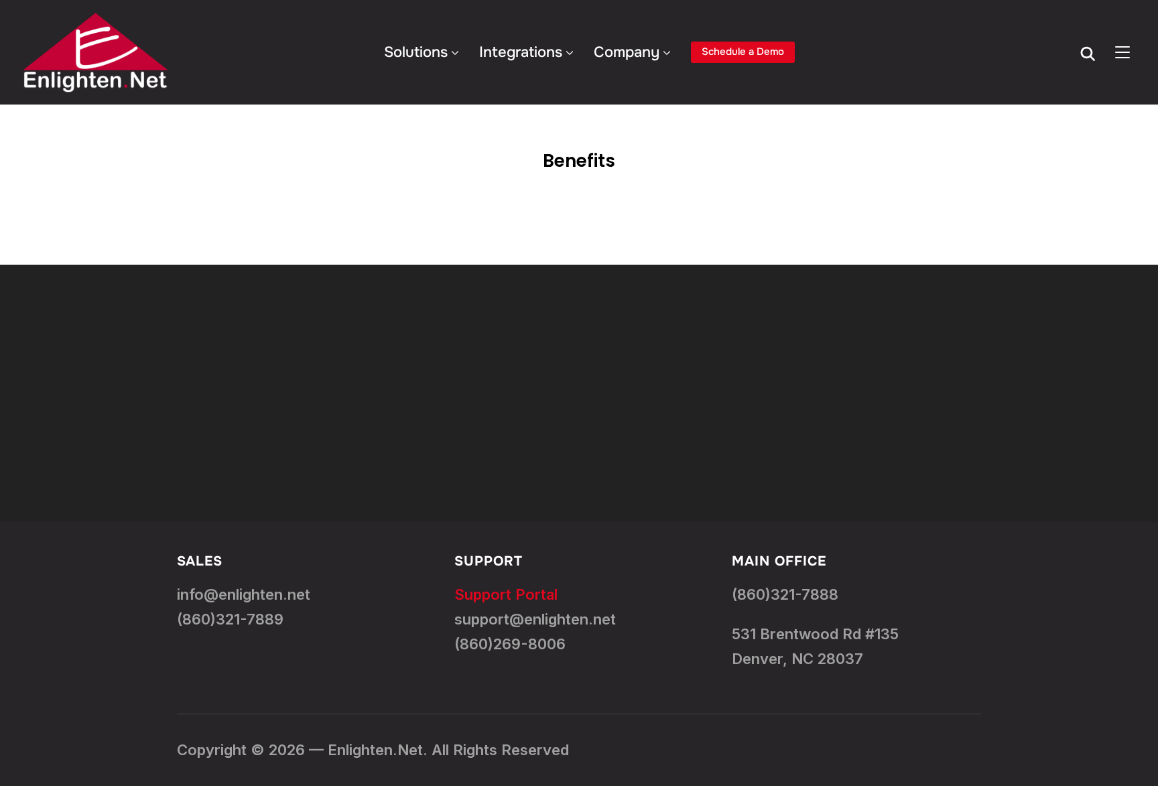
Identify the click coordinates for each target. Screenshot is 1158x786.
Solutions (416, 52)
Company (626, 52)
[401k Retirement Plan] (579, 393)
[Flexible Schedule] (965, 393)
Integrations (520, 52)
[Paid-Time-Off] (193, 393)
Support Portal (506, 594)
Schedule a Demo (743, 51)
